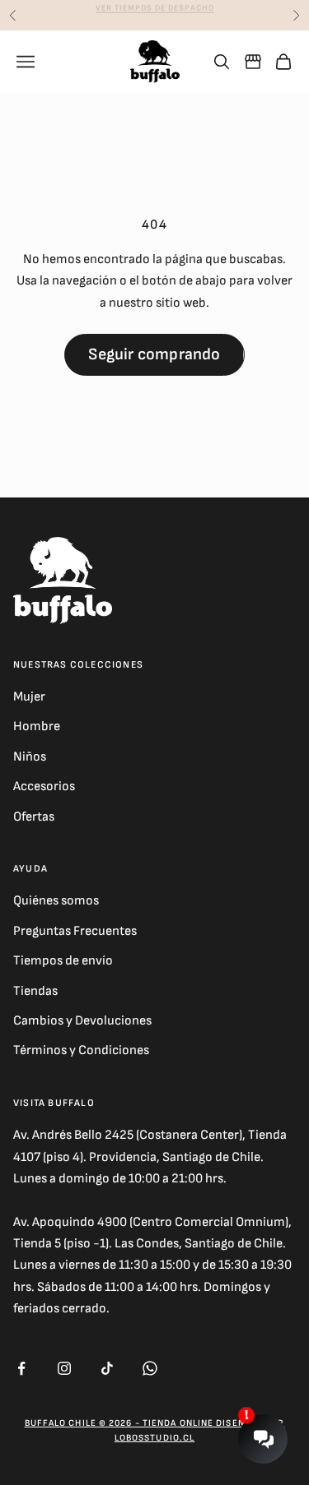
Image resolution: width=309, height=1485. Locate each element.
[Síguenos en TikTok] (107, 1368)
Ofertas (33, 817)
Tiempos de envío (63, 961)
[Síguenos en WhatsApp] (150, 1368)
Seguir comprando (154, 354)
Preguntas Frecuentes (75, 931)
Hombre (36, 726)
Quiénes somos (56, 901)
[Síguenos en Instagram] (64, 1368)
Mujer (29, 697)
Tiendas (35, 991)
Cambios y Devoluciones (82, 1021)
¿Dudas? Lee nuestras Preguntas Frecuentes (155, 16)
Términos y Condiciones (81, 1050)
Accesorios (44, 786)
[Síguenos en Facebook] (21, 1368)
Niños (29, 757)
